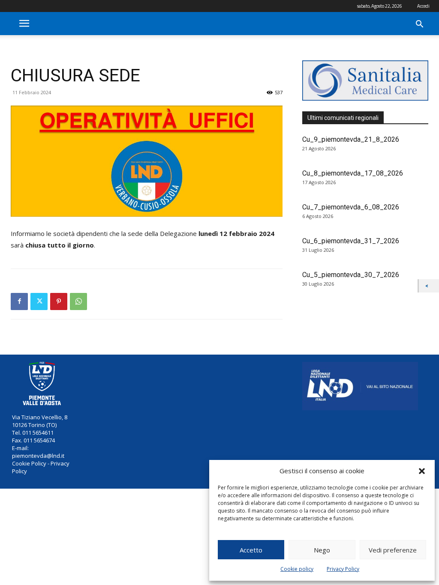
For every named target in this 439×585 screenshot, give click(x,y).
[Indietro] (429, 285)
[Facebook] (19, 301)
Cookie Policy (29, 463)
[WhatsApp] (78, 301)
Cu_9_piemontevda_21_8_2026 (350, 139)
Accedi (423, 6)
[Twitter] (39, 301)
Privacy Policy (343, 569)
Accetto (251, 550)
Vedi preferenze (393, 550)
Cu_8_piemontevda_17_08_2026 (352, 173)
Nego (322, 550)
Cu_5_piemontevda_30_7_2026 (350, 275)
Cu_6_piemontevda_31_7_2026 (350, 241)
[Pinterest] (58, 301)
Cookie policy (296, 569)
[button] (422, 471)
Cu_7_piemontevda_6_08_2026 (350, 207)
